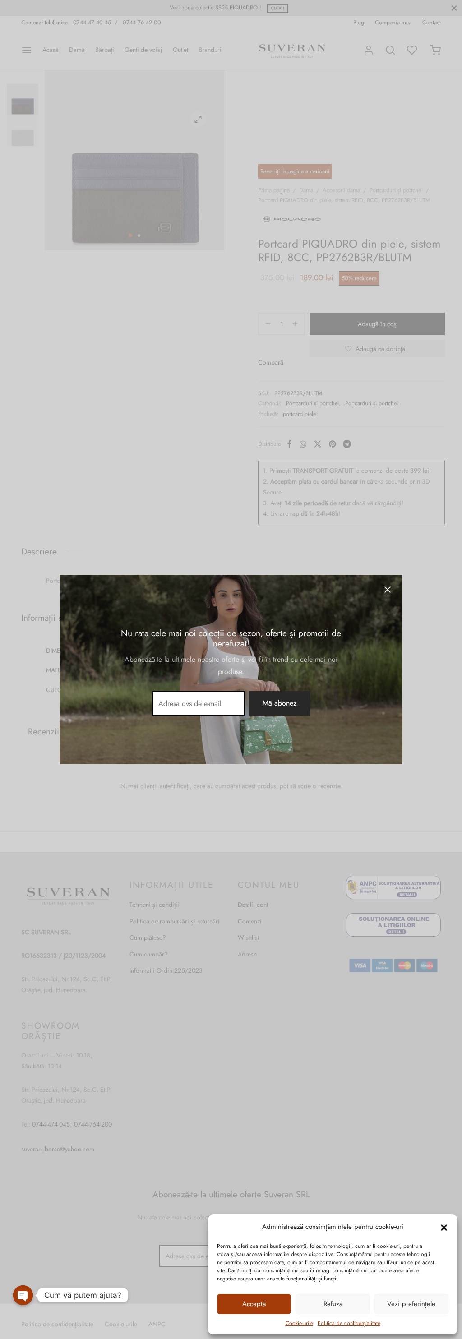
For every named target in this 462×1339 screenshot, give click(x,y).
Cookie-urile (299, 1323)
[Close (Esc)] (387, 590)
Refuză (332, 1304)
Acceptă (254, 1304)
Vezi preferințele (411, 1304)
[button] (443, 1227)
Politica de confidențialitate (349, 1323)
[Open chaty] (23, 1295)
